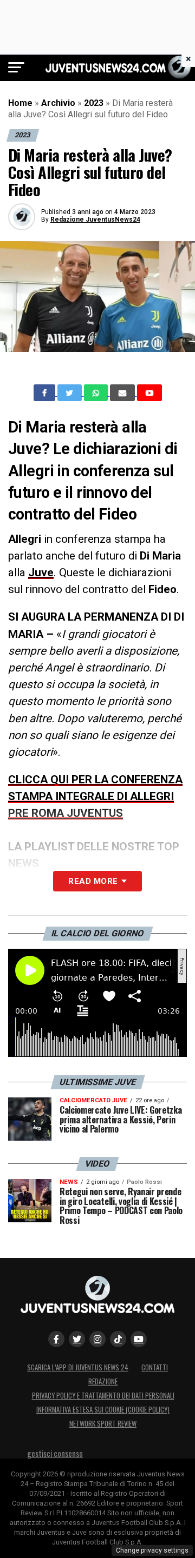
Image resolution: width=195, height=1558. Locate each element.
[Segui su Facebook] (56, 1339)
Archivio (58, 103)
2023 (93, 103)
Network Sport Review (102, 1424)
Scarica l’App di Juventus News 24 (77, 1367)
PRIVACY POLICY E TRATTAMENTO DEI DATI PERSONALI (103, 1395)
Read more (93, 881)
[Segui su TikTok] (118, 1339)
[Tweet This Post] (70, 393)
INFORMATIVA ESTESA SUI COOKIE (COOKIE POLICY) (103, 1409)
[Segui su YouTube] (139, 1339)
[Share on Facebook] (45, 393)
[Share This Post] (97, 393)
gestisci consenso (55, 1453)
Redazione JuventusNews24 (95, 219)
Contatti (154, 1367)
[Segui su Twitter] (77, 1339)
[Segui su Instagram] (97, 1339)
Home (20, 103)
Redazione (103, 1381)
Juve (41, 572)
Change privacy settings (152, 1550)
